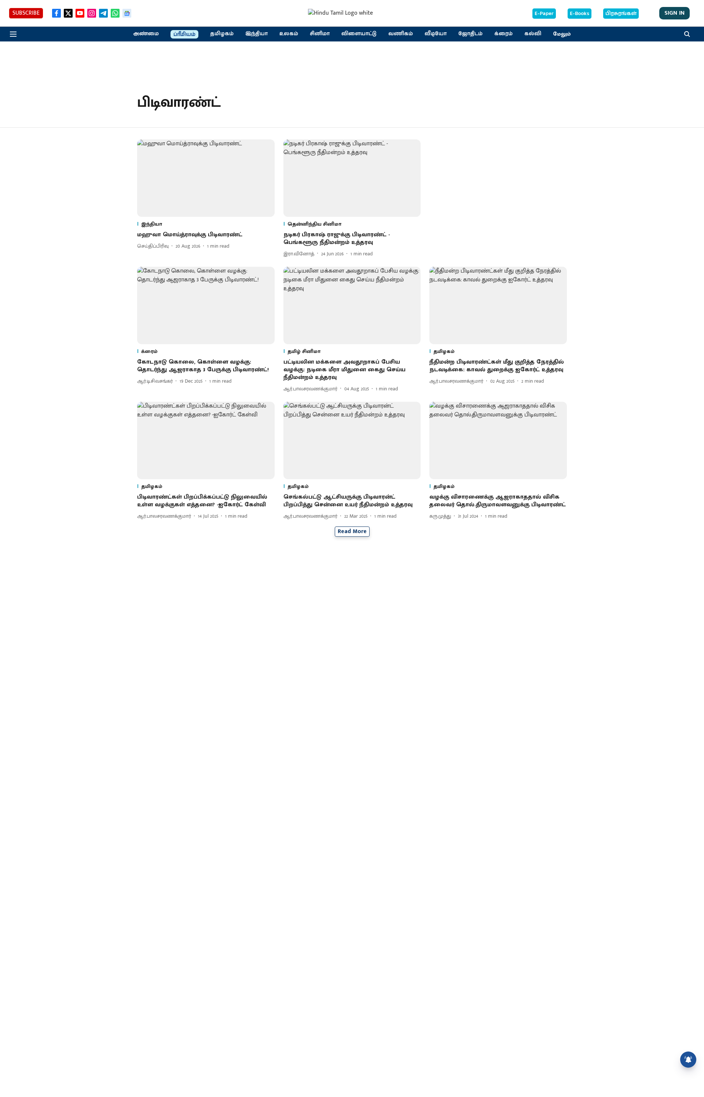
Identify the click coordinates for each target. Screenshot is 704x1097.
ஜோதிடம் (470, 33)
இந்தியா (256, 33)
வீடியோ (436, 33)
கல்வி (532, 33)
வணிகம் (400, 33)
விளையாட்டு (359, 33)
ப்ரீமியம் (184, 34)
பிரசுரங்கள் (621, 13)
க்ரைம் (503, 33)
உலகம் (288, 33)
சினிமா (320, 33)
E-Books (579, 13)
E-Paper (544, 13)
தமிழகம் (222, 33)
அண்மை (146, 33)
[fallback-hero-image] (206, 178)
